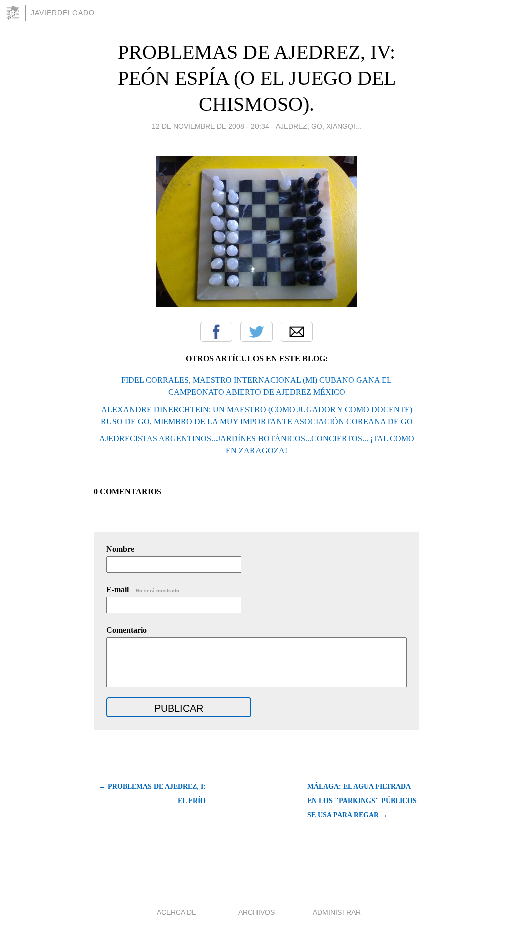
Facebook (216, 332)
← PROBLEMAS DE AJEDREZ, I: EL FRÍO (152, 794)
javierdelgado (63, 13)
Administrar (337, 912)
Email (297, 332)
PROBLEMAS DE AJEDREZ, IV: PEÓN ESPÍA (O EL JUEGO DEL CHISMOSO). (257, 78)
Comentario (126, 630)
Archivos (256, 912)
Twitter (256, 332)
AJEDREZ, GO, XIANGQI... (318, 126)
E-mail (143, 589)
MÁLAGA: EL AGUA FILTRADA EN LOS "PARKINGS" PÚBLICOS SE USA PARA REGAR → (362, 801)
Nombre (120, 549)
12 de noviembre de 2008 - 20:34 (210, 126)
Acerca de (176, 912)
